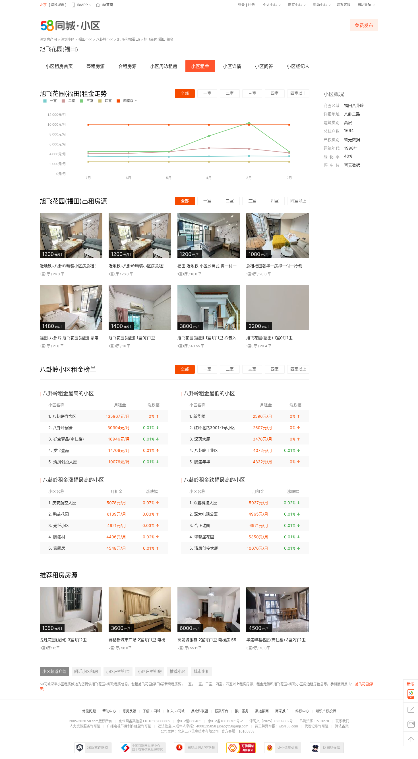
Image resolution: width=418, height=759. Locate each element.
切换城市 (57, 5)
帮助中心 (320, 5)
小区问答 (264, 66)
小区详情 (232, 66)
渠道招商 (262, 711)
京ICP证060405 (189, 721)
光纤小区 (61, 525)
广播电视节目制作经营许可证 (129, 726)
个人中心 (270, 5)
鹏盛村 (59, 536)
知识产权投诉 (326, 711)
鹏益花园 (61, 514)
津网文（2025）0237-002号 (271, 721)
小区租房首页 (59, 66)
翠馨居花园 (204, 536)
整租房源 (95, 66)
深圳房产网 (48, 39)
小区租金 (200, 66)
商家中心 (295, 5)
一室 (207, 93)
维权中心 (302, 711)
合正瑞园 (202, 525)
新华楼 (199, 416)
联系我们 (342, 721)
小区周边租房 (163, 66)
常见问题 (89, 711)
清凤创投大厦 (65, 461)
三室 (252, 93)
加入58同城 (176, 711)
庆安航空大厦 (64, 502)
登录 (241, 5)
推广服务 (242, 711)
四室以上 (298, 93)
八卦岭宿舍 (63, 427)
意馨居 (59, 548)
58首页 (107, 5)
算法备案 (342, 726)
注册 (251, 5)
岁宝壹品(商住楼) (68, 439)
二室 (230, 93)
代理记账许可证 (316, 726)
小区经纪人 (298, 66)
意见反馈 (129, 711)
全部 (185, 93)
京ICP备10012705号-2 (225, 721)
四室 (275, 93)
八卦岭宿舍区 (64, 416)
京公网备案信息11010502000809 (144, 721)
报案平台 (221, 711)
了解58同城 (151, 711)
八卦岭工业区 (206, 450)
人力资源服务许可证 (85, 726)
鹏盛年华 (202, 461)
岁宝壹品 (61, 450)
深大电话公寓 (206, 514)
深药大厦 (202, 439)
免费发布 (364, 25)
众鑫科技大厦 (205, 502)
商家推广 (282, 711)
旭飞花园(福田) (128, 39)
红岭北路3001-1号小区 (214, 427)
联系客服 (343, 5)
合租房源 (127, 66)
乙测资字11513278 (314, 721)
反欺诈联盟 (199, 711)
